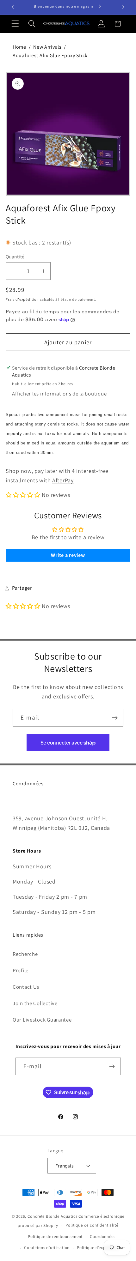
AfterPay (63, 480)
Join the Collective (35, 1003)
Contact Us (26, 986)
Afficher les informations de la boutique (59, 393)
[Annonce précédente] (13, 7)
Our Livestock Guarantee (42, 1019)
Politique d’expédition (98, 1247)
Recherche (25, 953)
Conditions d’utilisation (47, 1247)
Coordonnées (102, 1236)
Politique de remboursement (55, 1236)
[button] (15, 23)
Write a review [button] (68, 555)
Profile (20, 970)
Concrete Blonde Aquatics (52, 1216)
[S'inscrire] (114, 718)
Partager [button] (22, 587)
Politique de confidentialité (91, 1225)
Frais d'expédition (22, 299)
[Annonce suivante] (123, 7)
